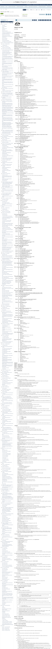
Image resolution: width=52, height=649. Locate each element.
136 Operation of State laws (5, 367)
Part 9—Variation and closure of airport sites (7, 431)
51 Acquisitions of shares (5, 169)
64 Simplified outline (4, 201)
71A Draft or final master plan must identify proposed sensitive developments (7, 217)
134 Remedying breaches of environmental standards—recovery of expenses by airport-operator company (7, 363)
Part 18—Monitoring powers (5, 567)
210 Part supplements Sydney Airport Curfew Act (6, 531)
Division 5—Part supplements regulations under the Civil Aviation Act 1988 (7, 485)
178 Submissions (4, 461)
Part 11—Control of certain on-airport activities (6, 448)
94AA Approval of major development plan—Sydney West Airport (7, 272)
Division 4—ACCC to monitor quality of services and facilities (7, 412)
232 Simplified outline (4, 568)
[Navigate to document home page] (1, 23)
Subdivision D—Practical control (6, 173)
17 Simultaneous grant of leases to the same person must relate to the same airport (7, 56)
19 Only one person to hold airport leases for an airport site (7, 61)
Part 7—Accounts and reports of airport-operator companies (7, 373)
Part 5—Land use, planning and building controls (7, 206)
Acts (6, 6)
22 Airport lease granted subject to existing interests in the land (7, 69)
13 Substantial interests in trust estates (7, 622)
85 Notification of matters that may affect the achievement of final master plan (7, 247)
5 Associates (3, 612)
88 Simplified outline (4, 254)
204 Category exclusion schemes (6, 518)
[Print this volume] (48, 20)
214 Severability (4, 540)
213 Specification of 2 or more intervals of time (7, 537)
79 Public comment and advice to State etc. (7, 229)
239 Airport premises (4, 578)
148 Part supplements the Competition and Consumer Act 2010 (7, 399)
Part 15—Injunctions (4, 547)
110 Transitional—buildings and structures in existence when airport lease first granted (7, 333)
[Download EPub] (32, 20)
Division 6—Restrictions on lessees (6, 91)
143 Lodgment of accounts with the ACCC (7, 382)
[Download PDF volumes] (34, 20)
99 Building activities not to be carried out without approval (7, 313)
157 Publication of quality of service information (6, 422)
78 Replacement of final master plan (6, 228)
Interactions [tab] (49, 9)
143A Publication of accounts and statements (6, 384)
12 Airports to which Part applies (6, 47)
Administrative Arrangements (33, 6)
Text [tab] (24, 9)
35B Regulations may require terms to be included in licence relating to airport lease (7, 118)
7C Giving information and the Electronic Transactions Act (7, 36)
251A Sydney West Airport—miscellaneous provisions (7, 600)
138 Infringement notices (5, 371)
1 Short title (3, 25)
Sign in (42, 4)
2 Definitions (3, 607)
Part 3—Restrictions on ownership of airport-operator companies (7, 137)
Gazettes (26, 6)
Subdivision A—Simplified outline (6, 306)
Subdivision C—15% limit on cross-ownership (6, 166)
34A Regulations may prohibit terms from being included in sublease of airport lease (7, 103)
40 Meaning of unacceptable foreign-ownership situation (6, 145)
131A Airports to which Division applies (7, 348)
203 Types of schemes (5, 517)
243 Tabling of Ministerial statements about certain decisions (7, 585)
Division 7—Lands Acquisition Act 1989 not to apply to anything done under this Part (7, 130)
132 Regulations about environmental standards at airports (6, 358)
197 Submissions (4, 506)
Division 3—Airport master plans (6, 212)
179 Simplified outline (4, 465)
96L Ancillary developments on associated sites (7, 302)
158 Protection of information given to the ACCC (7, 426)
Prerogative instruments (42, 6)
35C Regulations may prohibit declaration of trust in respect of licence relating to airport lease (7, 120)
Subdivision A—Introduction (5, 253)
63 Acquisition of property (5, 199)
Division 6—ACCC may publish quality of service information (7, 420)
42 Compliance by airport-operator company (7, 147)
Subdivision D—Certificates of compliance (7, 323)
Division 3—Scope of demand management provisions (7, 499)
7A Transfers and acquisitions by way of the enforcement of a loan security (7, 33)
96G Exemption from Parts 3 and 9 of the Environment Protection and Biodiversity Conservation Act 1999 (7, 296)
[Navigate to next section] (44, 20)
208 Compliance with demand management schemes (7, 525)
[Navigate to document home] (39, 20)
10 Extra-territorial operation (5, 40)
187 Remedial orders (4, 480)
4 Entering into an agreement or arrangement (6, 611)
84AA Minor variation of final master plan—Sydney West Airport (7, 243)
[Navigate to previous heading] (4, 23)
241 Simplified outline (4, 581)
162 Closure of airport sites (5, 435)
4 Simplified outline (4, 28)
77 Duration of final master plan (6, 227)
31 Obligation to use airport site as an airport (7, 90)
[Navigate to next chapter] (45, 20)
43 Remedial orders (4, 148)
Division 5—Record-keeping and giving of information (7, 416)
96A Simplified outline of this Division (6, 287)
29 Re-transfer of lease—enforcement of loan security (7, 85)
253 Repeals (3, 604)
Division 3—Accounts (5, 379)
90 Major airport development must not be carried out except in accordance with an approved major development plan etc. (7, 262)
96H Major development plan (5, 297)
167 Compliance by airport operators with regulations (7, 446)
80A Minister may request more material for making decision (7, 232)
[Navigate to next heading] (6, 23)
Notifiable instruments (20, 6)
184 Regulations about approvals (6, 476)
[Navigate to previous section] (42, 20)
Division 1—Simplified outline (6, 138)
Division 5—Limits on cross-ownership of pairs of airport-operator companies (7, 158)
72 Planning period (4, 219)
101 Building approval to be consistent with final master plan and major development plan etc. (7, 316)
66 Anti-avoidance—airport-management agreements (7, 204)
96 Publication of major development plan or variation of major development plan (7, 281)
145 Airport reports (4, 388)
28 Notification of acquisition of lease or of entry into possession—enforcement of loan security (7, 83)
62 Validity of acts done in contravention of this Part (7, 196)
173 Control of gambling (5, 455)
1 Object (3, 606)
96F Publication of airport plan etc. (6, 293)
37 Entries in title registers (5, 135)
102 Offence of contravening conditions (7, 318)
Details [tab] (28, 9)
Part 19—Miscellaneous (5, 580)
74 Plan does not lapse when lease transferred (6, 222)
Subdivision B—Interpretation (6, 308)
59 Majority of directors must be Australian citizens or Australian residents (7, 186)
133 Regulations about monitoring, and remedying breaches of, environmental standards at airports (7, 360)
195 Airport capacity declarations (6, 504)
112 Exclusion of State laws (5, 337)
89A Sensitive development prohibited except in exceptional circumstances (7, 258)
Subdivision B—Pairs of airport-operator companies (7, 163)
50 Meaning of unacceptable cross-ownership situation (6, 168)
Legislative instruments (12, 6)
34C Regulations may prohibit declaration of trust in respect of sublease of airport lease (7, 107)
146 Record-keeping (4, 391)
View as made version (42, 14)
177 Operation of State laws (5, 460)
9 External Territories (4, 39)
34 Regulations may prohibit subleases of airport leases (7, 102)
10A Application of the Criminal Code (6, 41)
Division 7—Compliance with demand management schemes (7, 523)
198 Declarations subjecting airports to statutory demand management (7, 510)
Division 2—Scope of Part (5, 46)
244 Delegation (4, 586)
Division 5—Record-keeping (5, 390)
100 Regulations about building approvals (7, 314)
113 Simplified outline (4, 345)
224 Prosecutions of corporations (6, 558)
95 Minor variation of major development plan (7, 275)
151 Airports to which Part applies (6, 409)
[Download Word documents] (36, 20)
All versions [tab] (43, 9)
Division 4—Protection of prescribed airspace (6, 472)
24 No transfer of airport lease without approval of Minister (7, 74)
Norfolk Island (49, 6)
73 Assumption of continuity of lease (6, 220)
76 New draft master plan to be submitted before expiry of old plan (7, 226)
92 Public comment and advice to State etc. (7, 265)
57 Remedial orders (4, 180)
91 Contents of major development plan (7, 264)
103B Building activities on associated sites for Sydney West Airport (7, 322)
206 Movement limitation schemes (6, 520)
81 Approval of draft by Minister (6, 233)
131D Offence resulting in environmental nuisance (7, 354)
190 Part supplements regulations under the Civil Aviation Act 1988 (7, 487)
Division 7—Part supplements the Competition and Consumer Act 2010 (7, 397)
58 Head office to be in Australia (6, 184)
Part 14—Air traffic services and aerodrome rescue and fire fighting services (7, 542)
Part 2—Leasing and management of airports (7, 42)
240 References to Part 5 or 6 (5, 579)
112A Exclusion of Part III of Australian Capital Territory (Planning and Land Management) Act (7, 339)
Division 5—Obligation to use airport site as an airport (7, 89)
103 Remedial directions (5, 319)
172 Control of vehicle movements (6, 454)
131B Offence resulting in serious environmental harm (6, 350)
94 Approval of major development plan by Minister (7, 270)
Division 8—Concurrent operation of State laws (7, 191)
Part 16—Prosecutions (5, 556)
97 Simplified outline (4, 307)
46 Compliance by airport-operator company (7, 155)
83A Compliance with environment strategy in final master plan (7, 240)
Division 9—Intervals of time (5, 534)
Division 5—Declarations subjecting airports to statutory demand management (7, 508)
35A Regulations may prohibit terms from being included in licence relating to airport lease (7, 116)
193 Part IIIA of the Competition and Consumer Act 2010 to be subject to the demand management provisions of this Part (7, 497)
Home (1, 9)
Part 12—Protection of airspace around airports (7, 463)
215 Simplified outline (4, 543)
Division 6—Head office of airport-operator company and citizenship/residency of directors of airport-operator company (7, 183)
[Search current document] (50, 20)
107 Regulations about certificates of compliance (6, 329)
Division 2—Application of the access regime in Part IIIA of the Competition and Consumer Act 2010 (7, 494)
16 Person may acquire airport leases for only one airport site (7, 54)
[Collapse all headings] (12, 23)
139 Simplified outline (4, 375)
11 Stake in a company (5, 620)
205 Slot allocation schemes (5, 519)
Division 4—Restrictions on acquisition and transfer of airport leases (7, 71)
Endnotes (3, 625)
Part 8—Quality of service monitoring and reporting (7, 404)
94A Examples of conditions (5, 273)
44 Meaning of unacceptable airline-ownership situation (6, 153)
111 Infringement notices (5, 336)
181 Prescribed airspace (5, 470)
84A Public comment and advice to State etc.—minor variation (7, 245)
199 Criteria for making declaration (6, 511)
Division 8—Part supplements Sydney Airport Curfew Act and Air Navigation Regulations (7, 529)
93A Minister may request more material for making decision (7, 268)
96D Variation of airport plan (5, 291)
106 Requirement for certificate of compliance (6, 327)
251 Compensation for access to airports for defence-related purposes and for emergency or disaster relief (7, 598)
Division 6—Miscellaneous (5, 335)
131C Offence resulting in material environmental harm (6, 352)
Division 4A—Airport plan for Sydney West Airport (7, 286)
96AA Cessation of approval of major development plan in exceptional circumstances (6, 283)
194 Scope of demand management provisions (6, 501)
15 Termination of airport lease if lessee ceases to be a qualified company (7, 52)
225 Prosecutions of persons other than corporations (7, 560)
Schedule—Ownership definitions (6, 605)
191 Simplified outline (4, 492)
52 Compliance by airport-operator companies (6, 171)
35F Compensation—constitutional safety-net (7, 128)
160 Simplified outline (4, 432)
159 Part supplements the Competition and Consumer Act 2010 (7, 430)
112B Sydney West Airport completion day (7, 341)
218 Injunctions (4, 549)
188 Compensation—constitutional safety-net (7, 482)
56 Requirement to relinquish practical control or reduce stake (6, 179)
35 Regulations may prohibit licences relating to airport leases (7, 113)
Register (36, 4)
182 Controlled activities (5, 473)
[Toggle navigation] (12, 21)
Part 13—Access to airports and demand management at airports (7, 489)
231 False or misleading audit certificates (7, 566)
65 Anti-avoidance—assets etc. (6, 202)
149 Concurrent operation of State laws (7, 402)
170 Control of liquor (4, 452)
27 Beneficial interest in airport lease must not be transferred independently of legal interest (7, 80)
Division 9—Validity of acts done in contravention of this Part (6, 194)
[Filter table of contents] (9, 23)
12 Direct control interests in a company (7, 621)
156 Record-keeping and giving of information (6, 418)
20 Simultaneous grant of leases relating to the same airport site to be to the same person (7, 64)
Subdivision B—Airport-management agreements (6, 97)
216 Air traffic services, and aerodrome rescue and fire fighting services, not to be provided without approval (7, 545)
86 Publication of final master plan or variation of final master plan (6, 249)
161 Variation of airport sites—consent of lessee (7, 434)
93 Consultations (4, 266)
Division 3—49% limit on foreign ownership (7, 143)
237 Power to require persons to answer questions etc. (7, 575)
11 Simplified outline (4, 45)
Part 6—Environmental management (6, 342)
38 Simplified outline (4, 139)
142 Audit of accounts (5, 381)
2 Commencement (4, 26)
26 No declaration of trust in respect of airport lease (7, 77)
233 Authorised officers (5, 569)
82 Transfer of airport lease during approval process (7, 237)
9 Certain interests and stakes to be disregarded (6, 617)
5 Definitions (3, 29)
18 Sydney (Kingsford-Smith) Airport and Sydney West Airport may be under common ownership (7, 59)
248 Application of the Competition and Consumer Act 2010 (7, 591)
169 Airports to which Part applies (6, 451)
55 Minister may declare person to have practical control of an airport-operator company (7, 177)
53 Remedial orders (4, 172)
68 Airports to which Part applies (6, 211)
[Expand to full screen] (47, 20)
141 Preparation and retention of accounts (7, 380)
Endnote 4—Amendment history (6, 630)
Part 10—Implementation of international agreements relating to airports (7, 440)
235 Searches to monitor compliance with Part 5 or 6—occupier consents (7, 572)
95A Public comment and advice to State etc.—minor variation (7, 279)
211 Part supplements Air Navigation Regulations (6, 533)
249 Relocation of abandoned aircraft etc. (7, 593)
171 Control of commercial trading (6, 453)
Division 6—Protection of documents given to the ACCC (7, 393)
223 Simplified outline (4, 557)
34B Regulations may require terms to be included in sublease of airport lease (7, 105)
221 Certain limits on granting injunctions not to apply (7, 553)
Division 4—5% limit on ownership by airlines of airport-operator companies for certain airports (7, 151)
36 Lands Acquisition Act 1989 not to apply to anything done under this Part (7, 132)
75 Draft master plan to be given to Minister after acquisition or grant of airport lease (7, 224)
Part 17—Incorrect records (5, 561)
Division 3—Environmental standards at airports (7, 347)
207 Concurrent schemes (5, 521)
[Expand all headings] (10, 23)
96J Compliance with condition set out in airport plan (7, 299)
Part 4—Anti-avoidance (5, 200)
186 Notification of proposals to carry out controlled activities (7, 479)
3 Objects (3, 27)
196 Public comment (4, 505)
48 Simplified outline (4, 161)
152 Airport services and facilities (6, 410)
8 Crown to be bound (4, 38)
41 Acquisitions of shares (5, 146)
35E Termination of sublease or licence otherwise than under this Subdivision (7, 126)
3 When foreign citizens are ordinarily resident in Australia (6, 609)
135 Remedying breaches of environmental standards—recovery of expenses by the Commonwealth (7, 366)
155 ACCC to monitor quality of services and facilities (7, 414)
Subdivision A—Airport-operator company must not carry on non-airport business (7, 93)
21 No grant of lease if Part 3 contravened (7, 67)
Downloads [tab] (38, 9)
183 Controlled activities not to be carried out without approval (7, 475)
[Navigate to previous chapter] (40, 20)
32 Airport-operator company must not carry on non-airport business (7, 95)
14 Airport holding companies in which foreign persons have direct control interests (7, 624)
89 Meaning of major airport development (7, 255)
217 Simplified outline (4, 548)
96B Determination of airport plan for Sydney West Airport (7, 289)
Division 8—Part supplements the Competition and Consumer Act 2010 (7, 428)
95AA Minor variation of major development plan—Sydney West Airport (7, 277)
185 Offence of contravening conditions (7, 477)
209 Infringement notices (5, 526)
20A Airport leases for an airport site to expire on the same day (7, 66)
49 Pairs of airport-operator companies (7, 164)
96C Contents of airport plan (5, 290)
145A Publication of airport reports (6, 389)
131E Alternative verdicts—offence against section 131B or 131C (7, 356)
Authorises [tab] (33, 9)
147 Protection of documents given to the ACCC (7, 395)
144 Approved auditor (4, 385)
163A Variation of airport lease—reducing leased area (7, 438)
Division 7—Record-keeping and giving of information (7, 188)
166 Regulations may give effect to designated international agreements (6, 444)
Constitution (2, 6)
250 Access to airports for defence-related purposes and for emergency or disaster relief (7, 595)
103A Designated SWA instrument (6, 320)
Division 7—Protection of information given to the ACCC (7, 424)
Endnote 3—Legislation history (6, 629)
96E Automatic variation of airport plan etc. (7, 292)
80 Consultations (4, 230)
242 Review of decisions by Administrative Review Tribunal (7, 583)
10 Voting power (4, 619)
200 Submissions (4, 512)
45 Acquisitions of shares (5, 154)
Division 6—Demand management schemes (7, 513)
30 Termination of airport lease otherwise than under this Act (7, 87)
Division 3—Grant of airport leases (6, 48)
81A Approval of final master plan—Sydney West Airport (7, 235)
